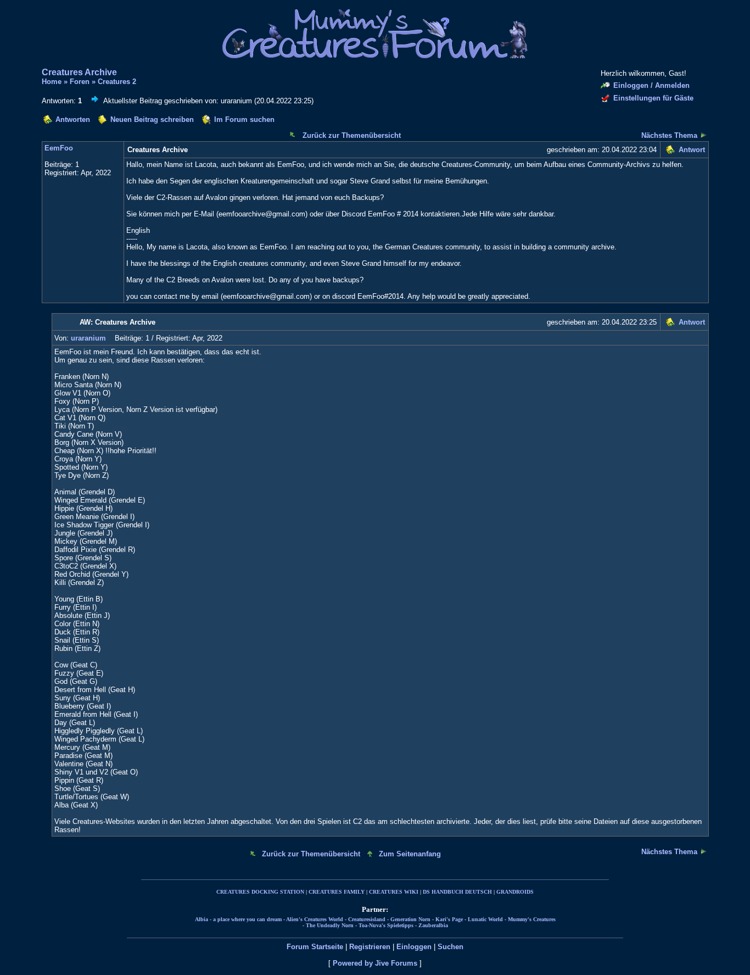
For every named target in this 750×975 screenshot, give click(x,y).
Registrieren (369, 947)
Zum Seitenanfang (410, 854)
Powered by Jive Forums (375, 963)
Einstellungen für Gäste (653, 98)
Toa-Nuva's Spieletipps (386, 925)
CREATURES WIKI (393, 892)
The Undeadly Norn (330, 925)
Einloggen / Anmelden (651, 85)
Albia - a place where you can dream (238, 919)
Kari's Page (449, 919)
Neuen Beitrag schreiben (152, 119)
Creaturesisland (366, 919)
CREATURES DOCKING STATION (260, 892)
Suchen (450, 947)
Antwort (692, 150)
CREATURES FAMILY (337, 892)
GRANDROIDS (515, 892)
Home (51, 81)
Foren (79, 81)
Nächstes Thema (669, 135)
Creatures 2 (117, 81)
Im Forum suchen (244, 119)
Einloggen (414, 947)
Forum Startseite (315, 947)
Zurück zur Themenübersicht (352, 135)
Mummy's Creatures (532, 919)
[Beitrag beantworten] (670, 151)
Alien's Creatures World (314, 919)
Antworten (72, 119)
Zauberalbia (433, 925)
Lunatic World (485, 919)
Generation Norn (410, 919)
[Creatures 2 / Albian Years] (703, 135)
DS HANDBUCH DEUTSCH (457, 892)
